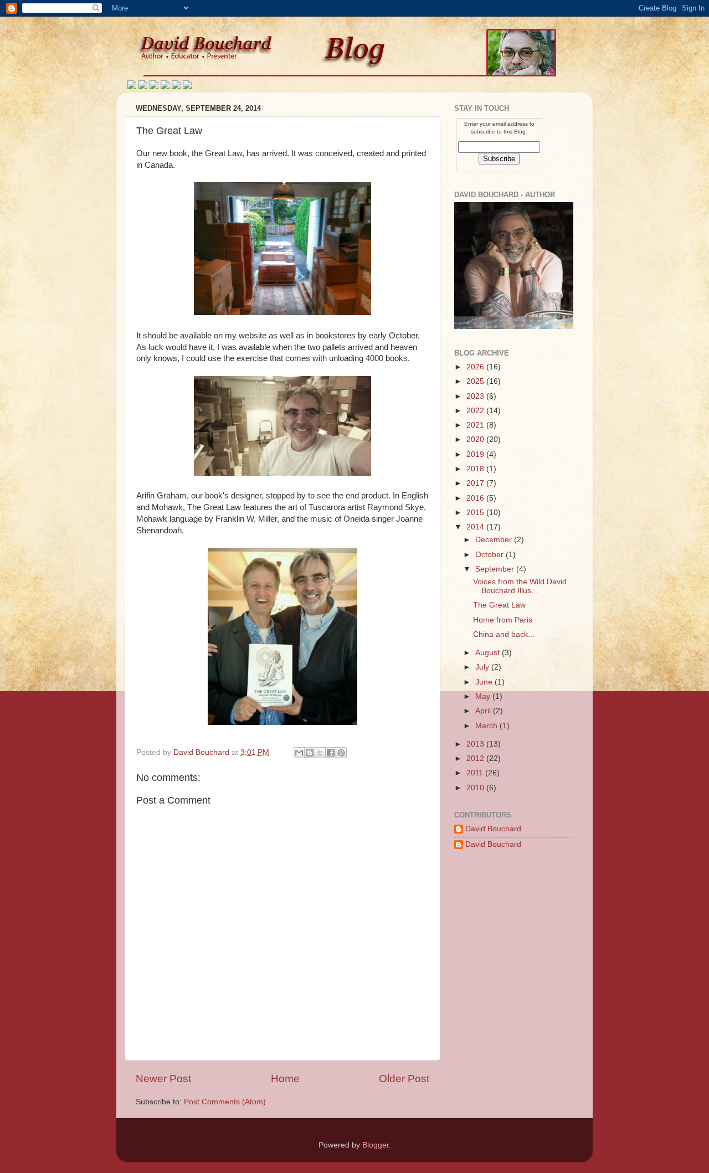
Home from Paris (502, 620)
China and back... (504, 634)
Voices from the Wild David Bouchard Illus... (520, 586)
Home (285, 1078)
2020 (476, 439)
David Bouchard (493, 829)
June (485, 682)
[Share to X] (320, 752)
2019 (476, 454)
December (494, 540)
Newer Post (163, 1078)
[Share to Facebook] (330, 752)
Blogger (375, 1145)
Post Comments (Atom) (225, 1102)
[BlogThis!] (309, 752)
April (484, 711)
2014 (476, 527)
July (483, 667)
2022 (476, 411)
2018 (476, 469)
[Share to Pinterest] (341, 752)
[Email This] (299, 752)
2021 (476, 425)
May (483, 696)
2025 (476, 381)
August (488, 653)
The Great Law (499, 605)
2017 (476, 483)
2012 (476, 758)
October (490, 555)
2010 (476, 788)
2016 (476, 498)
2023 (476, 396)
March (487, 726)
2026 (476, 367)
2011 (475, 773)
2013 (476, 744)
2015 (476, 512)
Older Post (404, 1078)
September (495, 569)
